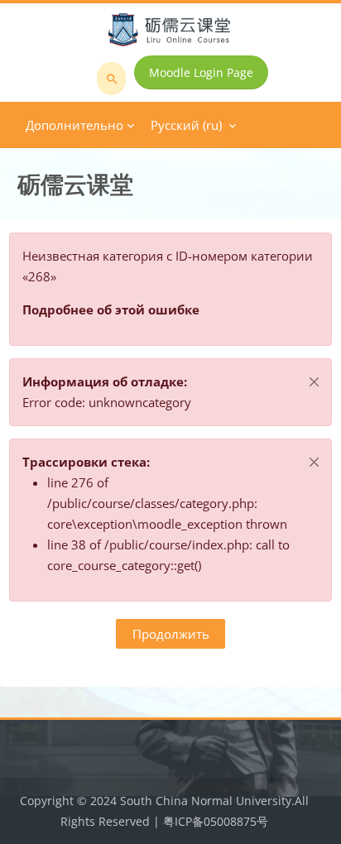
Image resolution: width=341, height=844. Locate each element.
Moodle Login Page (201, 72)
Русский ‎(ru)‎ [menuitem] (186, 125)
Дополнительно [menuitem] (74, 125)
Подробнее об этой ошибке (110, 309)
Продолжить (170, 634)
